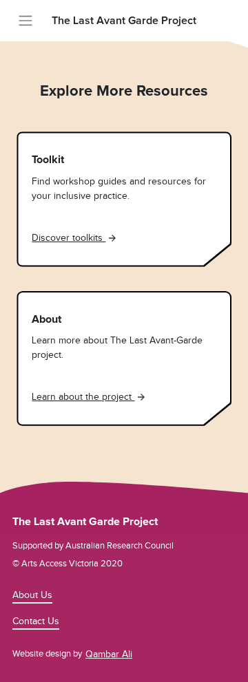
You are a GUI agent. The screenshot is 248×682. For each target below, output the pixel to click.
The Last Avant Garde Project (124, 20)
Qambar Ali (108, 654)
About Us (32, 595)
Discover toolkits (68, 238)
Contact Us (35, 621)
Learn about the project (83, 397)
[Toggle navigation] (25, 20)
